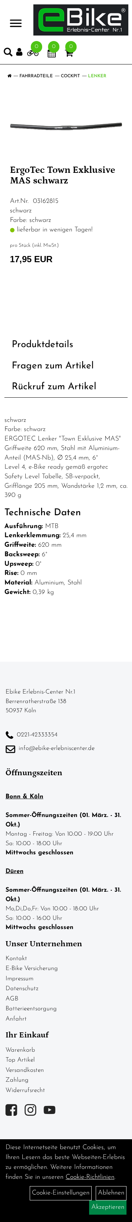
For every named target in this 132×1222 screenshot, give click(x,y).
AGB (12, 999)
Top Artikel (20, 1060)
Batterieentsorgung (31, 1009)
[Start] (9, 76)
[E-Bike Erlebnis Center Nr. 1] (80, 20)
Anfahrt (16, 1019)
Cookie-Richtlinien (90, 1177)
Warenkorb (20, 1050)
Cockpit (70, 76)
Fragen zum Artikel (53, 366)
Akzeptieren (107, 1207)
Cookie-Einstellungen (60, 1193)
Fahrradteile (36, 76)
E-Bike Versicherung (32, 968)
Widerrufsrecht (25, 1090)
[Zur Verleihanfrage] (32, 54)
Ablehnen (111, 1193)
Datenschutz (22, 988)
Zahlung (17, 1080)
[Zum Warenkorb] (69, 54)
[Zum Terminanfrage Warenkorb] (52, 54)
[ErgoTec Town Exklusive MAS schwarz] (66, 126)
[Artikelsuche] (8, 53)
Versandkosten (25, 1070)
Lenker (97, 76)
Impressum (19, 979)
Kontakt (16, 958)
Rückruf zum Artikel (54, 387)
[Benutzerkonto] (21, 52)
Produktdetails (42, 345)
